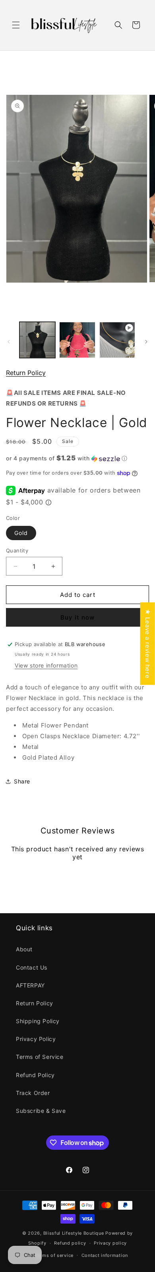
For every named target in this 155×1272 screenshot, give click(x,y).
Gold (21, 532)
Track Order (33, 1092)
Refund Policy (35, 1075)
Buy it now (77, 617)
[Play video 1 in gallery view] (117, 340)
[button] (16, 25)
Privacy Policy (36, 1038)
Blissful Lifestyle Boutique (74, 1233)
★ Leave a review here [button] (147, 643)
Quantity (17, 550)
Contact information (104, 1255)
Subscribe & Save (41, 1110)
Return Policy (26, 373)
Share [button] (22, 781)
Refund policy (70, 1243)
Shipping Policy (38, 1021)
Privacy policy (110, 1243)
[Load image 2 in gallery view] (77, 340)
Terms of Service (40, 1056)
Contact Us (31, 967)
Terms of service (54, 1255)
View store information (46, 665)
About (24, 949)
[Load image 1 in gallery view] (37, 340)
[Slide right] (146, 341)
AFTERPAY (30, 985)
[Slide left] (8, 341)
